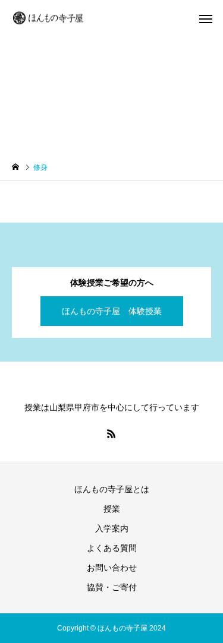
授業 (111, 509)
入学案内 (111, 528)
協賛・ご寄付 (112, 587)
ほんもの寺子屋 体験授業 (112, 311)
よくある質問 (112, 548)
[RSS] (112, 433)
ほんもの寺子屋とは (111, 489)
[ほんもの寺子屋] (48, 18)
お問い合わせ (112, 567)
